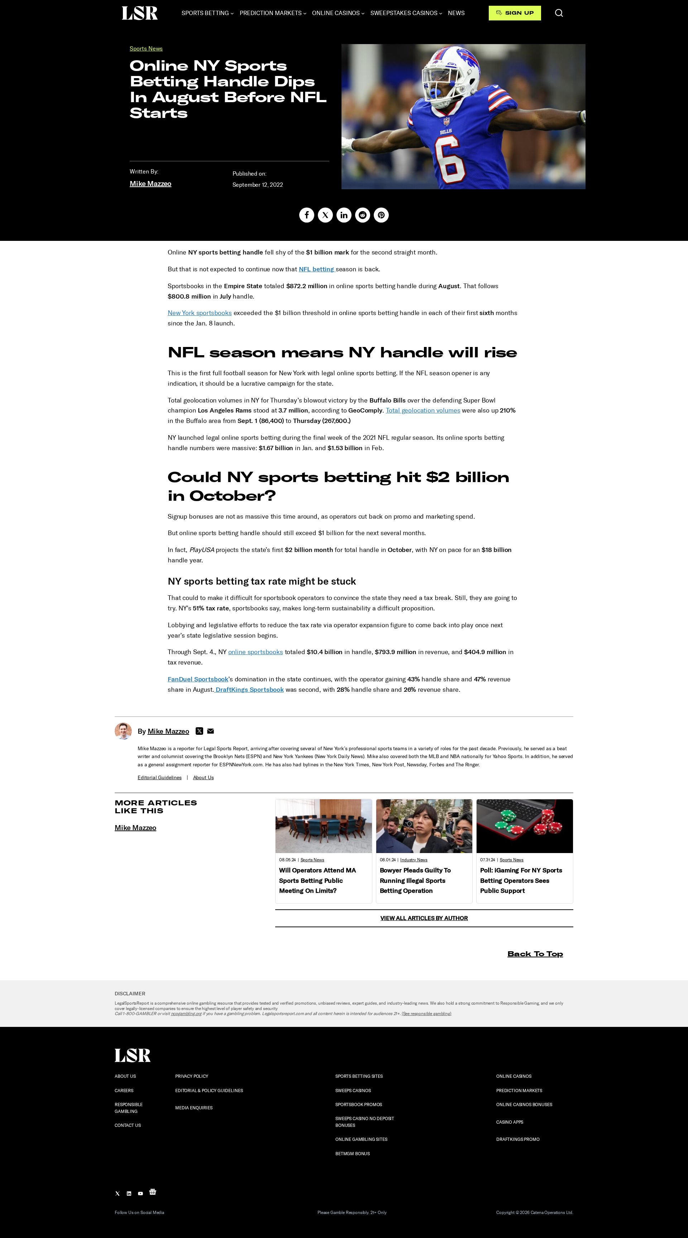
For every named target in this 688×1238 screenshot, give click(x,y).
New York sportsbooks (200, 313)
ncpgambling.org (186, 1013)
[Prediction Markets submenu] (305, 13)
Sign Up (519, 13)
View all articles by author (424, 918)
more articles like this (156, 806)
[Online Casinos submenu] (363, 13)
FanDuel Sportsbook (198, 679)
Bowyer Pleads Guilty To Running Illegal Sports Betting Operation (415, 880)
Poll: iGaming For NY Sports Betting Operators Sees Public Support (521, 880)
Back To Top (535, 953)
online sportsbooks (255, 652)
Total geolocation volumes (423, 410)
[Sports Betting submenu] (232, 13)
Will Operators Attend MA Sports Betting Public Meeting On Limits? (317, 880)
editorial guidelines (160, 778)
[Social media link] (306, 215)
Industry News (413, 859)
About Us (203, 778)
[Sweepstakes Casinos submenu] (441, 13)
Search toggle (559, 13)
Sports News (146, 48)
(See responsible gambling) (427, 1013)
